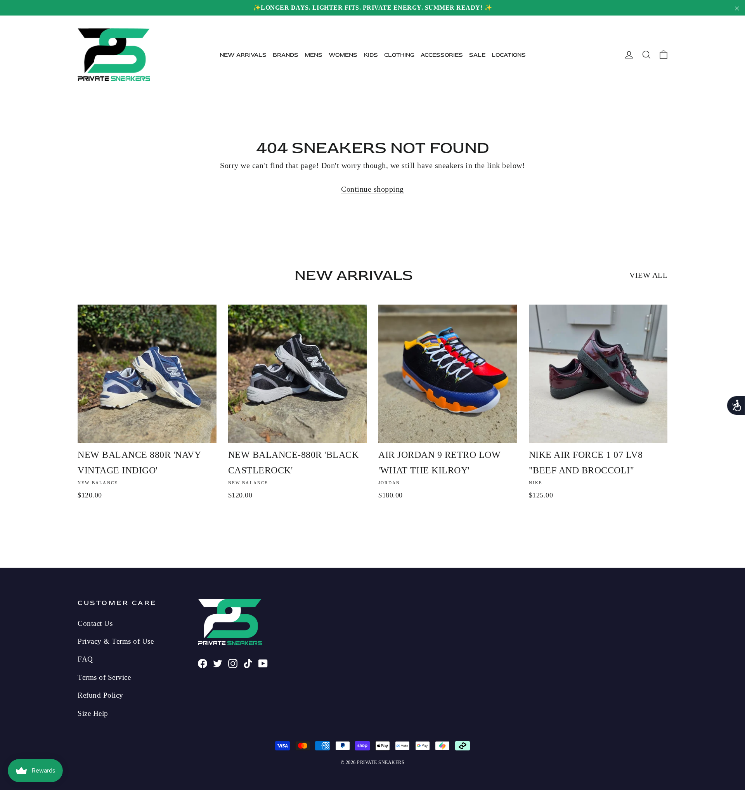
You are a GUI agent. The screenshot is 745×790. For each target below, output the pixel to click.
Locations (509, 55)
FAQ (85, 659)
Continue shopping (372, 189)
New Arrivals (243, 55)
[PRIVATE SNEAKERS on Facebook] (202, 662)
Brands (285, 55)
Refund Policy (100, 695)
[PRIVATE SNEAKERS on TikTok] (248, 662)
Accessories (442, 55)
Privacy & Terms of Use (116, 641)
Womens (343, 55)
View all (648, 275)
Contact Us (95, 623)
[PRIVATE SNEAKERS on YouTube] (263, 662)
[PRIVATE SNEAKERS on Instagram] (232, 662)
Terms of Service (104, 677)
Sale (477, 55)
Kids (371, 55)
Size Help (93, 713)
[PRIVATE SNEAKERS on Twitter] (217, 662)
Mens (313, 55)
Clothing (399, 55)
